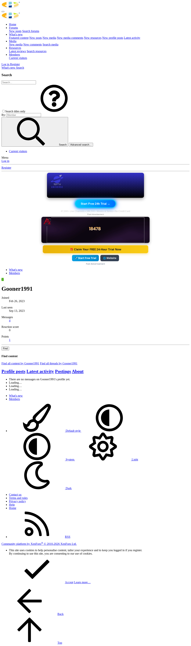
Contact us (15, 494)
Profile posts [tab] (13, 371)
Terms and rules (18, 498)
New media (49, 37)
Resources (15, 47)
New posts (15, 31)
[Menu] (2, 11)
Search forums (30, 31)
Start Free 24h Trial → (95, 203)
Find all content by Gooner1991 (20, 363)
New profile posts (112, 37)
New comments (32, 44)
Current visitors (18, 58)
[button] (54, 111)
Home (12, 24)
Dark (68, 488)
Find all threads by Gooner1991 (58, 363)
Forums (13, 27)
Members (14, 54)
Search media (50, 44)
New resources (92, 37)
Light (134, 459)
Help (12, 504)
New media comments (70, 37)
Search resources (36, 51)
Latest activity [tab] (40, 371)
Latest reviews (17, 51)
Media (12, 41)
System (70, 459)
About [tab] (78, 371)
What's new (16, 34)
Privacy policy (17, 501)
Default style (73, 430)
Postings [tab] (63, 371)
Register (6, 167)
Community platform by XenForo (39, 543)
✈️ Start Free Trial (85, 258)
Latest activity (132, 37)
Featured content (19, 37)
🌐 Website (109, 258)
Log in (5, 161)
